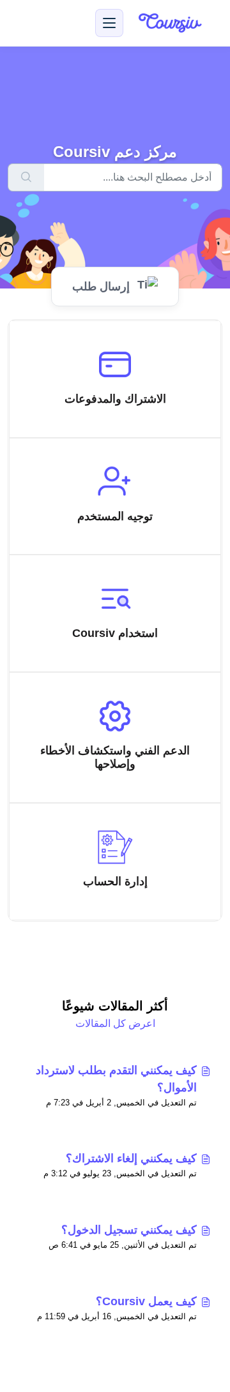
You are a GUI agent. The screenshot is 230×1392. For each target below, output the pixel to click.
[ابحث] (26, 177)
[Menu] (109, 23)
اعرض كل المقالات (115, 1023)
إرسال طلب (101, 286)
